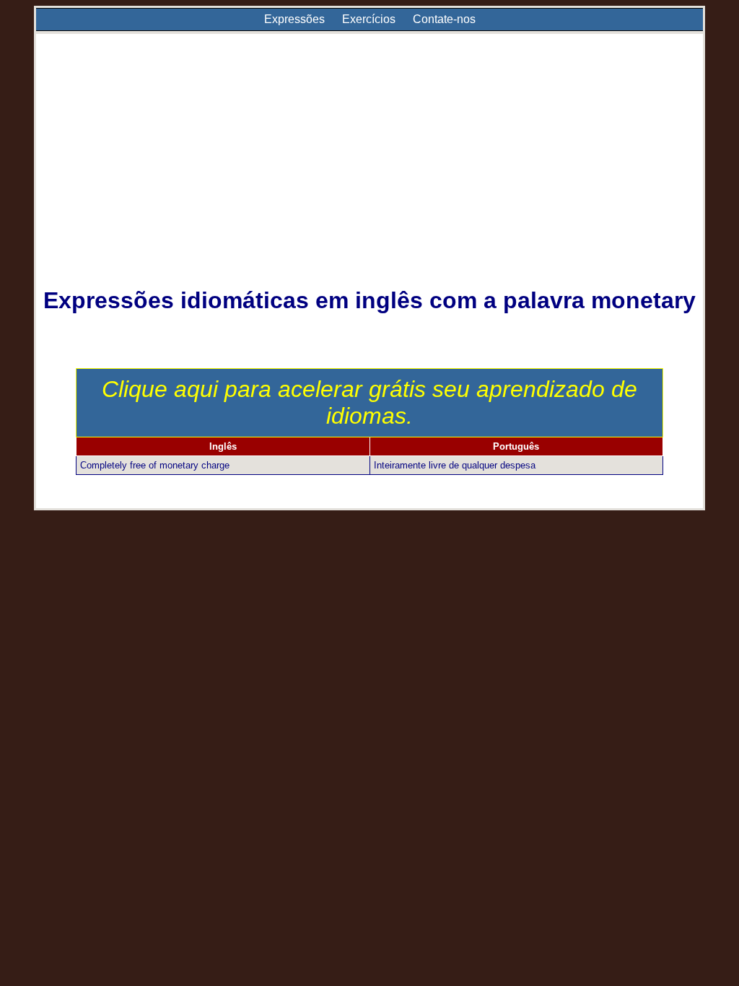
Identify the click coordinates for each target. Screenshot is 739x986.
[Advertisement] (369, 170)
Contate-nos (444, 19)
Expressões (294, 19)
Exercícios (368, 19)
